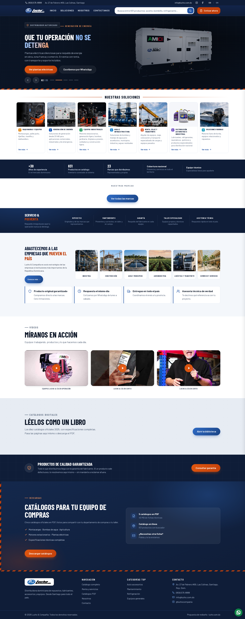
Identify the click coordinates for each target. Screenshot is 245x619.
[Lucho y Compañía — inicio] (35, 11)
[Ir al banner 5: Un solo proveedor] (76, 80)
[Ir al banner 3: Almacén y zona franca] (65, 80)
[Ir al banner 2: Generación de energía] (58, 80)
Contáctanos (101, 10)
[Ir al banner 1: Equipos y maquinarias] (52, 80)
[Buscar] (190, 10)
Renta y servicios (90, 589)
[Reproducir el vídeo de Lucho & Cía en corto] (122, 368)
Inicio (53, 10)
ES (210, 2)
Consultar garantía (206, 468)
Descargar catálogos (40, 553)
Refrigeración (133, 593)
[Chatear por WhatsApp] (238, 612)
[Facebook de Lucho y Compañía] (202, 2)
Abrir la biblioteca (206, 431)
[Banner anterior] (28, 80)
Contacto (86, 603)
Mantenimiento (134, 589)
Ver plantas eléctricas (41, 69)
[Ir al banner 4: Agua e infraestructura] (71, 80)
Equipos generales (135, 598)
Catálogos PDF (89, 593)
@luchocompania (184, 601)
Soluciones (67, 10)
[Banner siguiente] (36, 80)
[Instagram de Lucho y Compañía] (196, 2)
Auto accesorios (135, 584)
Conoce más (34, 279)
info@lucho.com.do (183, 2)
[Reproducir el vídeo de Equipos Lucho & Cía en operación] (56, 368)
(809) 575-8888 (35, 2)
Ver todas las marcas (122, 198)
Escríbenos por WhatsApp (78, 69)
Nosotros (83, 10)
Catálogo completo (91, 584)
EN (217, 2)
